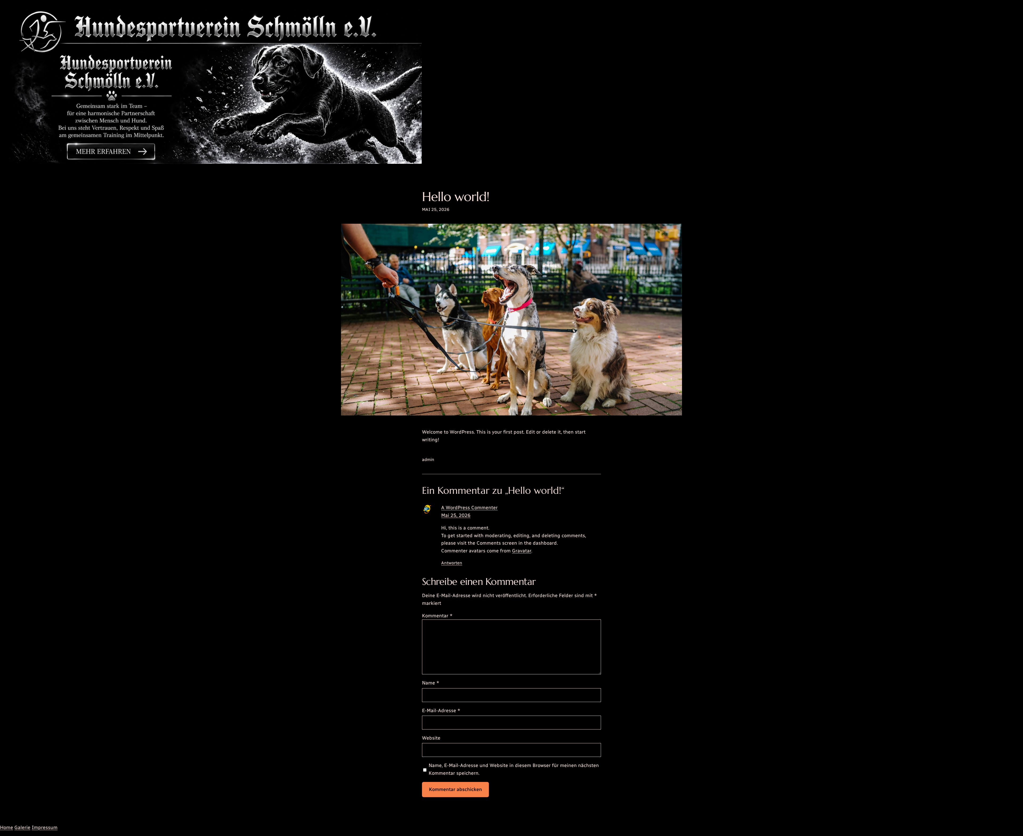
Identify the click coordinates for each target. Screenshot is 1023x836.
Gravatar (521, 551)
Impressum (45, 827)
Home (6, 827)
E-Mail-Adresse (441, 710)
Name (430, 683)
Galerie (22, 827)
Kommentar (437, 616)
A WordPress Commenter (469, 508)
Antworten (451, 562)
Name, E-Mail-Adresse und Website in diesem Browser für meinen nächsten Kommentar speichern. (514, 769)
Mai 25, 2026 (455, 515)
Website (431, 738)
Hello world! (455, 196)
